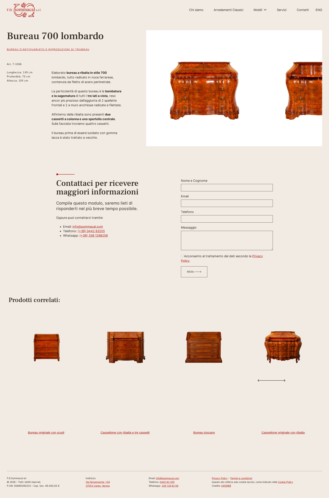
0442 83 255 (167, 481)
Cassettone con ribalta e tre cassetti (125, 432)
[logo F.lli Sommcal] (24, 10)
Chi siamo (196, 10)
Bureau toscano (204, 432)
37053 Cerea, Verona (98, 485)
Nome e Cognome (194, 180)
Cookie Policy (285, 481)
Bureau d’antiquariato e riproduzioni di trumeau (48, 49)
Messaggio (189, 227)
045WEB (226, 485)
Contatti (303, 10)
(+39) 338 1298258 (94, 235)
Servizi (282, 10)
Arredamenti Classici (228, 10)
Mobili (258, 10)
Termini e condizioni (241, 478)
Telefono (187, 212)
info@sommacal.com (87, 226)
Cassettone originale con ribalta (283, 432)
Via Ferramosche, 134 (98, 481)
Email (185, 196)
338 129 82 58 (170, 485)
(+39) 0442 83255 (91, 231)
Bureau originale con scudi (46, 432)
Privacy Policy (220, 478)
